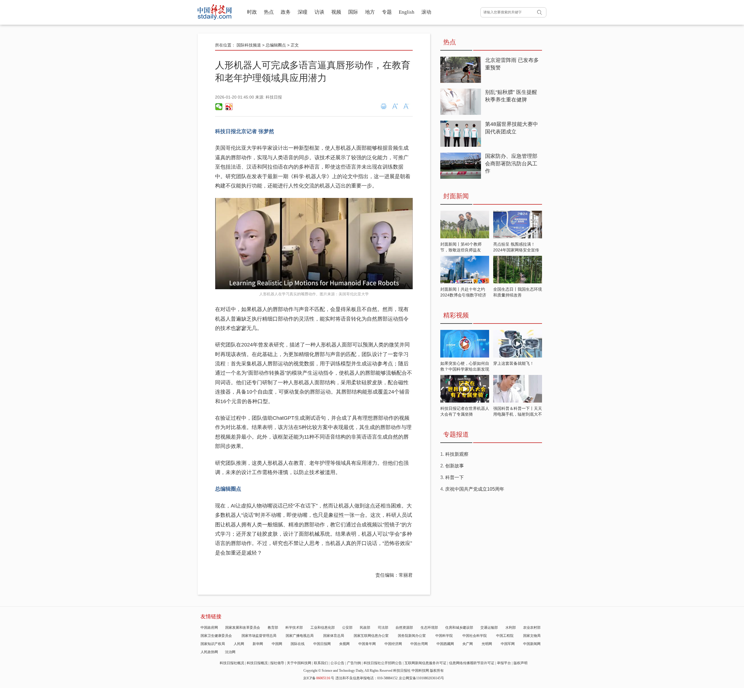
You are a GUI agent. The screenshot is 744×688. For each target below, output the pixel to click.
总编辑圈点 (276, 45)
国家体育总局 (333, 636)
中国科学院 (444, 636)
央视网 (344, 644)
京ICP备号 (318, 678)
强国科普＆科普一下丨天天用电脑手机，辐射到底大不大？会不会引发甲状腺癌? (517, 414)
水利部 (510, 628)
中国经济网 (393, 644)
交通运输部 (489, 628)
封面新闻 (456, 196)
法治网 (230, 652)
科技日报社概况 (232, 663)
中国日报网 (322, 644)
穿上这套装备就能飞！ (513, 363)
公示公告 (337, 663)
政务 (286, 12)
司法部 (383, 628)
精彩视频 (456, 315)
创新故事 (454, 465)
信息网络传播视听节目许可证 (471, 663)
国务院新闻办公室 (412, 636)
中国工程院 (505, 636)
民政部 (365, 628)
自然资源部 (404, 628)
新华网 (258, 644)
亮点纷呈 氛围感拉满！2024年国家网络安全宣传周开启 (516, 250)
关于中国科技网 (299, 663)
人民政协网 (209, 652)
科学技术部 (294, 628)
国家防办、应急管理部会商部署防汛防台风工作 (511, 163)
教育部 (273, 628)
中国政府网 (209, 628)
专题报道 (456, 434)
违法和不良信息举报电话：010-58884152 (366, 678)
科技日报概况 (257, 663)
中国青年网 (367, 644)
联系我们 (321, 663)
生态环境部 (429, 628)
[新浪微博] (229, 106)
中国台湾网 (419, 644)
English (406, 12)
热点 (269, 12)
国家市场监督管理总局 (259, 636)
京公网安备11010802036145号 (421, 678)
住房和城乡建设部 (459, 628)
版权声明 (520, 663)
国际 (353, 12)
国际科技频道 (249, 45)
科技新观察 (456, 454)
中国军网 (508, 644)
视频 (336, 12)
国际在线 (298, 644)
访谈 (319, 12)
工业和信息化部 (322, 628)
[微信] (219, 106)
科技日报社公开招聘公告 (383, 663)
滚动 (426, 12)
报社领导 (277, 663)
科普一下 (454, 477)
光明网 (487, 644)
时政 (252, 12)
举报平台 (504, 663)
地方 (370, 12)
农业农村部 (532, 628)
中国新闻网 (532, 644)
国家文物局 (532, 636)
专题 (387, 12)
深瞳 (302, 12)
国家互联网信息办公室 (371, 636)
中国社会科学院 (474, 636)
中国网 (277, 644)
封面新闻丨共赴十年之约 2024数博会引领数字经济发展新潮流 (463, 295)
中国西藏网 (445, 644)
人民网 (239, 644)
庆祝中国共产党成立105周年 (474, 489)
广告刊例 (354, 663)
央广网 (467, 644)
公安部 (347, 628)
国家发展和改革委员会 (242, 628)
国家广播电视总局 (300, 636)
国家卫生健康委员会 (216, 636)
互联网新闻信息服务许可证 (425, 663)
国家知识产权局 (213, 644)
